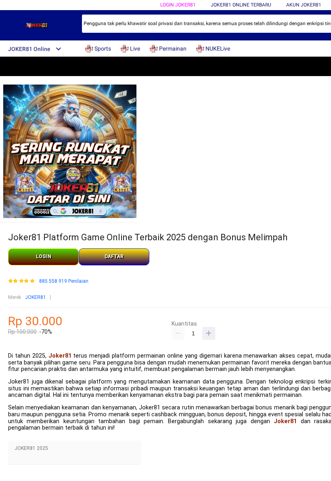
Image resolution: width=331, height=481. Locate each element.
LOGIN (43, 256)
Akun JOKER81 (303, 5)
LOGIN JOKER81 (178, 5)
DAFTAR (114, 256)
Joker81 (59, 355)
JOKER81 (35, 297)
